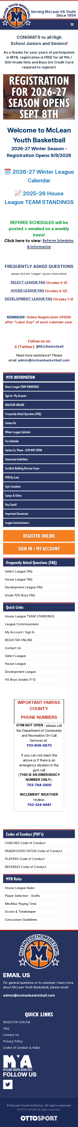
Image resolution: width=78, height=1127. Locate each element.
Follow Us (20, 1074)
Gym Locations (13, 486)
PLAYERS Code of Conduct (25, 859)
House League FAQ (18, 579)
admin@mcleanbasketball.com (44, 360)
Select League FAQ (18, 571)
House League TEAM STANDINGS (22, 386)
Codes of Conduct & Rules (21, 1047)
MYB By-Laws (12, 477)
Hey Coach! (11, 504)
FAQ (6, 1028)
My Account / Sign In (20, 632)
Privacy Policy (13, 1041)
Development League (20, 672)
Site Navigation (59, 24)
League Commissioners (17, 522)
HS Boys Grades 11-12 (20, 679)
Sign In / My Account (15, 395)
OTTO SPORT (28, 1109)
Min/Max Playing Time (20, 904)
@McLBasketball (50, 346)
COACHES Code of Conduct (25, 843)
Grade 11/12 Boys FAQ (20, 595)
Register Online (39, 535)
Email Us (16, 975)
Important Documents (16, 513)
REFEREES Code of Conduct (25, 867)
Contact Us (10, 423)
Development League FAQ (23, 587)
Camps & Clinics (13, 495)
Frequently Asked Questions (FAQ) (23, 414)
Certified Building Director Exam (22, 468)
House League (15, 664)
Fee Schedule (12, 441)
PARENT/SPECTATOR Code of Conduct (33, 851)
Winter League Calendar (18, 432)
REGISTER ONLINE (14, 404)
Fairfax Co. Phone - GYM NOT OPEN (23, 450)
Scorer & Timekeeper (20, 912)
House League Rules (20, 888)
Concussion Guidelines (16, 459)
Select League (15, 656)
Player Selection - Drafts (22, 896)
